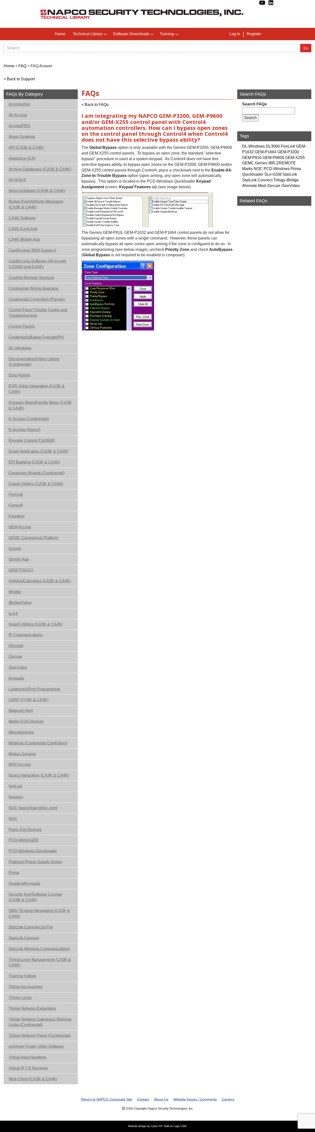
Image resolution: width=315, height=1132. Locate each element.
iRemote (16, 646)
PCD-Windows (277, 169)
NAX (13, 819)
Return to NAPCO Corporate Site (106, 1099)
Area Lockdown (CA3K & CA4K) (37, 191)
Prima (14, 873)
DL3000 (273, 146)
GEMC (248, 163)
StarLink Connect (24, 938)
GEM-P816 (252, 157)
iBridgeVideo (20, 602)
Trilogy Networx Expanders (32, 1008)
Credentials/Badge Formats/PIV (36, 337)
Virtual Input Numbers (28, 1057)
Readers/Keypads (24, 883)
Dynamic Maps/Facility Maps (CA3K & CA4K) (40, 405)
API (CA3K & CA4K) (26, 147)
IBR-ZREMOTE (282, 163)
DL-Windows (20, 348)
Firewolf (16, 505)
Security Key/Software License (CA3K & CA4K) (35, 897)
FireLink (16, 494)
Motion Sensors (22, 754)
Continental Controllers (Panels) (37, 299)
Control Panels (22, 326)
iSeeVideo (18, 667)
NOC (258, 169)
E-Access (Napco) (24, 430)
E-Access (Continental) (29, 419)
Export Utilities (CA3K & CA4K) (36, 484)
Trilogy (279, 180)
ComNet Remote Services (31, 277)
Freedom (16, 516)
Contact (143, 1099)
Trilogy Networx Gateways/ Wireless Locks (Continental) (40, 1022)
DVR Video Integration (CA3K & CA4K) (36, 389)
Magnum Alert (21, 710)
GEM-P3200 (288, 152)
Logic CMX (180, 1126)
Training (167, 34)
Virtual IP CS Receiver (28, 1068)
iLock (13, 613)
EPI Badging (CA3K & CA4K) (34, 462)
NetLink (15, 786)
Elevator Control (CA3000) (32, 440)
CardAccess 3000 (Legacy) (32, 250)
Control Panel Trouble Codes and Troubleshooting (38, 313)
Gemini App (19, 559)
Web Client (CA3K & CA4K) (33, 1079)
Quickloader (252, 174)
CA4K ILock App (23, 229)
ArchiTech (17, 180)
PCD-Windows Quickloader (33, 851)
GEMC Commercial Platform (33, 538)
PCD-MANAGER (24, 840)
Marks (247, 169)
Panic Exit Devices (25, 829)
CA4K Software (22, 218)
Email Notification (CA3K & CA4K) (39, 451)
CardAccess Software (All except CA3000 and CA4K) (37, 264)
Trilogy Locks (20, 997)
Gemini (15, 549)
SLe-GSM (273, 174)
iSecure (15, 656)
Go (305, 48)
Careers (228, 1099)
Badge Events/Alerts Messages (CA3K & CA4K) (36, 204)
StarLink (290, 174)
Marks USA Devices (26, 721)
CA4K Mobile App (24, 239)
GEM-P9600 (273, 157)
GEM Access (20, 527)
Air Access (18, 115)
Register (254, 34)
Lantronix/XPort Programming (34, 689)
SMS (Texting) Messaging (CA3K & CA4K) (39, 913)
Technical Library (88, 34)
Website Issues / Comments (195, 1099)
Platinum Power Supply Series (35, 862)
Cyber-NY (157, 1126)
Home (60, 34)
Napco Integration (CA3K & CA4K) (39, 775)
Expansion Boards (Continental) (36, 473)
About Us (161, 1099)
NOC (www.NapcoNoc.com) (33, 808)
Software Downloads (131, 34)
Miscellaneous (21, 732)
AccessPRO (19, 126)
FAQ (22, 66)
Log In (234, 34)
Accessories (19, 104)
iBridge (15, 592)
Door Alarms (19, 375)
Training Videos (22, 976)
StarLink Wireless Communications (39, 949)
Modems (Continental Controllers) (38, 743)
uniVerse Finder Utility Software (36, 1046)
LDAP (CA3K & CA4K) (28, 700)
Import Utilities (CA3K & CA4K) (36, 624)
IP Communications (26, 635)
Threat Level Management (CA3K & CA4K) (40, 962)
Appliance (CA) (22, 158)
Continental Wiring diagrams (33, 288)
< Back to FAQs (95, 105)
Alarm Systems (22, 137)
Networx (16, 797)
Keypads (16, 678)
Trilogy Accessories (26, 987)
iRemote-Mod (254, 186)
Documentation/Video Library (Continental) (34, 362)
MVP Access (20, 764)
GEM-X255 (295, 157)
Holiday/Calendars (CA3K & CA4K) (40, 581)
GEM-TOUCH (21, 570)
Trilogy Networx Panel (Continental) (40, 1035)
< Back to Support (19, 79)
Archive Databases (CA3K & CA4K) (40, 169)
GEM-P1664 (265, 152)
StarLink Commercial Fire (31, 927)
